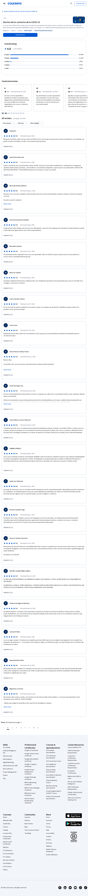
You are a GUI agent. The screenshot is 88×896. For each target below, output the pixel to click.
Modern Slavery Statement (51, 850)
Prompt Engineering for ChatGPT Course (53, 792)
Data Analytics (7, 759)
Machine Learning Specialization (51, 787)
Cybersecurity (7, 756)
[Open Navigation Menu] (4, 3)
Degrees (6, 847)
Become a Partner (8, 860)
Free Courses (7, 866)
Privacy (48, 827)
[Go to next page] (38, 728)
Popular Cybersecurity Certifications (75, 793)
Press (48, 817)
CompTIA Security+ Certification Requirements (74, 765)
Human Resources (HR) (10, 766)
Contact (48, 836)
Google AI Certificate (31, 750)
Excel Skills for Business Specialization (53, 776)
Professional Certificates (7, 837)
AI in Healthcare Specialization (51, 765)
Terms (48, 824)
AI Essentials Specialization (50, 751)
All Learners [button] (7, 123)
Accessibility (50, 833)
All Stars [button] (21, 123)
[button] (11, 722)
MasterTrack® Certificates (7, 843)
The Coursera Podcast (32, 830)
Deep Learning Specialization (50, 771)
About (5, 817)
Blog (26, 827)
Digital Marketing (8, 762)
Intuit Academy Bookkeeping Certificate (29, 801)
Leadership (6, 824)
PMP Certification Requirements (73, 788)
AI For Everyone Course (53, 761)
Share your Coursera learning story (74, 799)
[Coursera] (14, 3)
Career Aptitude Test (74, 747)
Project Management (9, 772)
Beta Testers (29, 824)
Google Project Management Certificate (29, 772)
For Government (8, 854)
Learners (27, 817)
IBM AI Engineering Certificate (30, 784)
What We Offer (7, 820)
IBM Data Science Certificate (30, 794)
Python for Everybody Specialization (53, 797)
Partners (27, 820)
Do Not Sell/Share (51, 855)
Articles (48, 840)
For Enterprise (7, 850)
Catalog (5, 830)
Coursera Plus (7, 833)
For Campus (7, 857)
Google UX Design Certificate (30, 778)
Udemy (5, 870)
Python (5, 775)
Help (47, 830)
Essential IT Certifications (72, 772)
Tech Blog (28, 833)
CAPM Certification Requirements (74, 752)
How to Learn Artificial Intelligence (75, 783)
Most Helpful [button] (35, 123)
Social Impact (7, 863)
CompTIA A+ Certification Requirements (72, 758)
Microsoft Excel (8, 769)
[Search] (71, 3)
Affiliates (49, 846)
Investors (49, 820)
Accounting (6, 747)
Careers (5, 827)
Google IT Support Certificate (30, 765)
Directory (49, 843)
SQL (4, 778)
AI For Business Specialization (51, 757)
